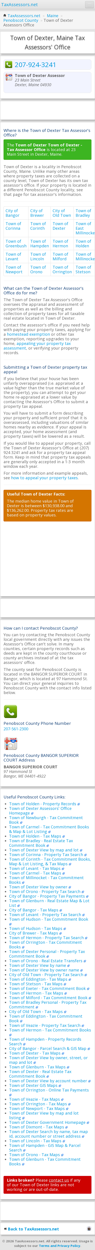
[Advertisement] (47, 109)
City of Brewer (37, 213)
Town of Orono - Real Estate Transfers (46, 960)
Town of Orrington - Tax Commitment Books (45, 944)
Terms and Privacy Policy (59, 1245)
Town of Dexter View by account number (48, 1080)
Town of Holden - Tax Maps (35, 836)
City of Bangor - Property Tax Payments (47, 896)
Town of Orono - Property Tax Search (45, 891)
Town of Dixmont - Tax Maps (37, 1127)
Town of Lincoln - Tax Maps (36, 1140)
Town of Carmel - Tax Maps (35, 873)
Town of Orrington (62, 269)
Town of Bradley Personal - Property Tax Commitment (47, 1004)
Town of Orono (38, 269)
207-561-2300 (16, 728)
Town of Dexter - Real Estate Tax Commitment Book (40, 1074)
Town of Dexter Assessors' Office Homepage (40, 811)
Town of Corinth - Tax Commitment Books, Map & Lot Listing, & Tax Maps (50, 861)
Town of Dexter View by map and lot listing (44, 1115)
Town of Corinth (38, 226)
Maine (52, 15)
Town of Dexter (60, 226)
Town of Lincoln (38, 256)
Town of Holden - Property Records (43, 803)
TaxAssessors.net (24, 15)
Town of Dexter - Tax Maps (35, 1053)
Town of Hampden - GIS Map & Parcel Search (44, 1148)
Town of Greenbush (16, 243)
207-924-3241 (35, 64)
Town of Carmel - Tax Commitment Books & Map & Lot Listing (49, 829)
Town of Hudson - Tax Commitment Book (48, 919)
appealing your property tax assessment (37, 346)
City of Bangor (12, 213)
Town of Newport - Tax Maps (37, 1108)
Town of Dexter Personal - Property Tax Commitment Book (47, 954)
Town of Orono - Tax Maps (35, 1154)
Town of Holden (83, 243)
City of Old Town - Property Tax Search (46, 974)
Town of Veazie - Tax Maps (35, 1099)
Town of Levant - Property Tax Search (45, 914)
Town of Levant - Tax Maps (35, 868)
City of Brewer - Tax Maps (34, 933)
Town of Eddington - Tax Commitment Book (45, 1018)
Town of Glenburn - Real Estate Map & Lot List (49, 903)
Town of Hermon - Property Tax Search (47, 937)
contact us (59, 1180)
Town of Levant (13, 256)
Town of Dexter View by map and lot (44, 850)
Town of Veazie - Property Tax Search (45, 1025)
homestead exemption (28, 334)
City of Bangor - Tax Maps (34, 910)
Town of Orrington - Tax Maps (38, 1103)
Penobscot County (20, 20)
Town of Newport (14, 269)
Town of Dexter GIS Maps (34, 1085)
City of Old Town (62, 213)
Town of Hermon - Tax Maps (36, 993)
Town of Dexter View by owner (38, 886)
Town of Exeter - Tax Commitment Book (48, 988)
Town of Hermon (60, 243)
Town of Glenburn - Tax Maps (38, 1067)
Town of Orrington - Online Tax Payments (49, 1090)
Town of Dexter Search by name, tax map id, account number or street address (48, 1134)
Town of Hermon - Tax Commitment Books (50, 1030)
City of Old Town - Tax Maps (36, 1011)
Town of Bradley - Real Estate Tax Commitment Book (41, 843)
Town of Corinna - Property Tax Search (46, 854)
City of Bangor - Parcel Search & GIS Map (48, 1048)
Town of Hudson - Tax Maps (36, 928)
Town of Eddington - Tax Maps (38, 979)
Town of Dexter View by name (38, 965)
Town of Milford (60, 256)
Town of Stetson (83, 269)
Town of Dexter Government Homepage (48, 1122)
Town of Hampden (39, 243)
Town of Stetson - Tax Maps (36, 983)
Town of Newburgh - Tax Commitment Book (46, 820)
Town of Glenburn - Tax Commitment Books (45, 1161)
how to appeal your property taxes (44, 477)
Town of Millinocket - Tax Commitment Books (46, 880)
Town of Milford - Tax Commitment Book (49, 997)
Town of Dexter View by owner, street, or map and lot (48, 1060)
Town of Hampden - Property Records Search (45, 1041)
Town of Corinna (13, 226)
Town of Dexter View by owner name (44, 970)
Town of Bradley (83, 213)
